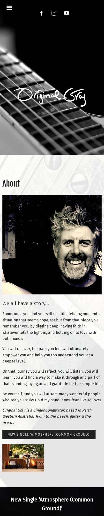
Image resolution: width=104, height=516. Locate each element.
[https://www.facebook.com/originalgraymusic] (41, 13)
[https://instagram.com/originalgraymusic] (54, 13)
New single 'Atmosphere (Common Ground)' (48, 434)
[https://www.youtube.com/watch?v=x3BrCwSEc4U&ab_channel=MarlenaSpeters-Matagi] (66, 13)
